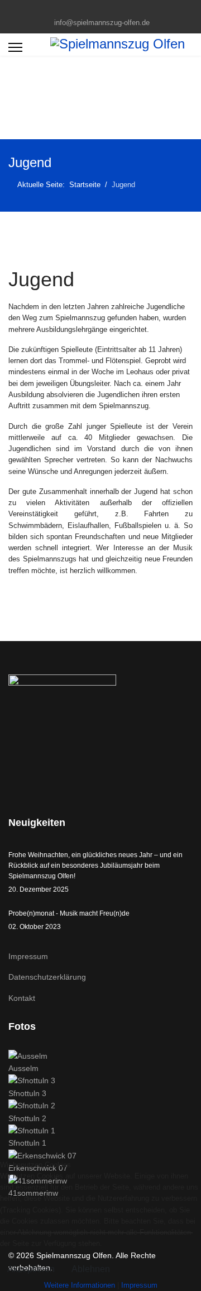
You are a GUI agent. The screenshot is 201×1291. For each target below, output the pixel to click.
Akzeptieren (31, 1269)
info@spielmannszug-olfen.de (102, 23)
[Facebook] (92, 10)
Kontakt (21, 998)
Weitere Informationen (79, 1285)
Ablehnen (90, 1269)
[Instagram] (109, 10)
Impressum (28, 956)
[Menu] (15, 47)
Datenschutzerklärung (47, 976)
